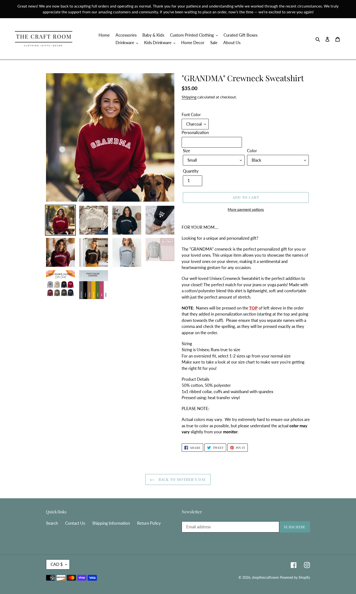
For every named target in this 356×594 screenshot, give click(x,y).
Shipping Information (111, 523)
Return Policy (149, 523)
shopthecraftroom (265, 577)
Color (252, 150)
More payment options (246, 209)
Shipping (189, 97)
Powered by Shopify (295, 577)
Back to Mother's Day (181, 479)
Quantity (191, 171)
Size (186, 150)
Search (52, 523)
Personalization (195, 132)
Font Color (191, 114)
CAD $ (57, 564)
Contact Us (75, 523)
